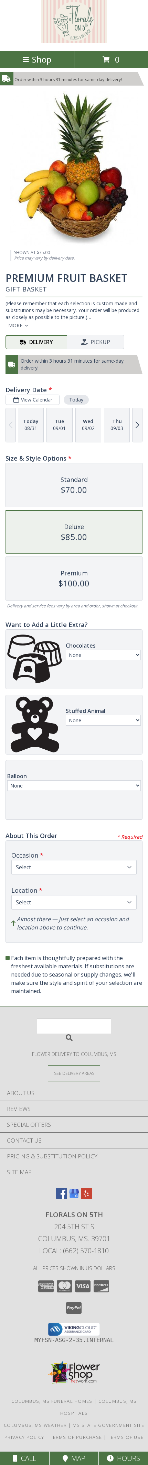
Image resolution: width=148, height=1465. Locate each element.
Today (76, 399)
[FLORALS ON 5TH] (74, 41)
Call (27, 1458)
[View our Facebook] (61, 1197)
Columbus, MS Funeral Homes (52, 1401)
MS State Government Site (108, 1425)
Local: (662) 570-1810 (74, 1250)
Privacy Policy (24, 1437)
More (15, 325)
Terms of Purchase (76, 1437)
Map (76, 1458)
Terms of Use (126, 1437)
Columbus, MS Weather (35, 1425)
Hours (127, 1458)
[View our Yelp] (86, 1197)
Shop (41, 59)
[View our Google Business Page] (74, 1197)
